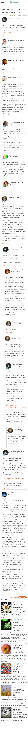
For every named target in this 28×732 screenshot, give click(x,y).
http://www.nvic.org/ (11, 405)
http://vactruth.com (11, 404)
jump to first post (14, 597)
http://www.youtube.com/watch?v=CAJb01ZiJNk (10, 31)
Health (14, 602)
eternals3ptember (12, 492)
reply (3, 35)
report (6, 35)
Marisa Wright (13, 182)
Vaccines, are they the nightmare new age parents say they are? (18, 670)
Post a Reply (22, 597)
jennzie (11, 122)
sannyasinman (11, 18)
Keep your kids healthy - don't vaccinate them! (18, 606)
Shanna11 (10, 197)
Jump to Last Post (9, 15)
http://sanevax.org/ (11, 402)
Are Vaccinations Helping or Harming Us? (18, 647)
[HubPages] (14, 2)
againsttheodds (13, 155)
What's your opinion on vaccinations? (17, 710)
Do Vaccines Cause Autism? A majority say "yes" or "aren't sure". (18, 692)
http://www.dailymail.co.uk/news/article (13, 478)
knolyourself (11, 60)
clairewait (10, 77)
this (14, 124)
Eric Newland (11, 40)
